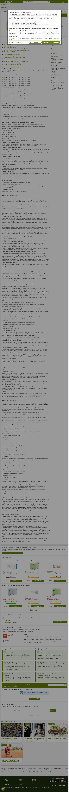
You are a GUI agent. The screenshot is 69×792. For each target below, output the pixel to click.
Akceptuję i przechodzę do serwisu (50, 42)
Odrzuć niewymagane (35, 42)
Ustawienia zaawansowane (15, 42)
